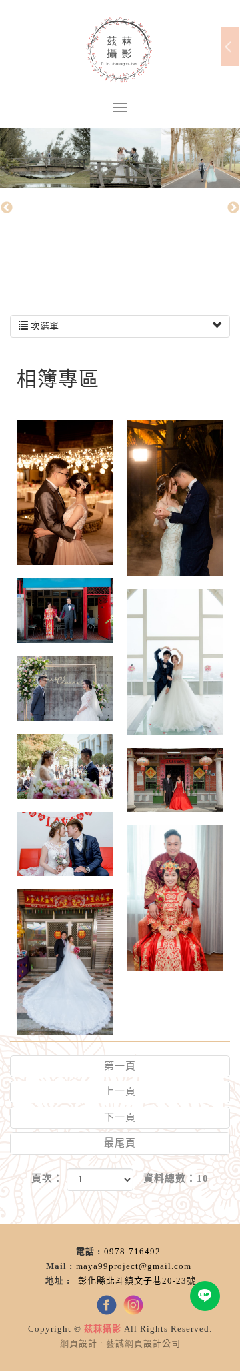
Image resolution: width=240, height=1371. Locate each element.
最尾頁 (120, 1142)
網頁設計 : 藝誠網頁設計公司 (120, 1343)
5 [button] (160, 268)
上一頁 (120, 1091)
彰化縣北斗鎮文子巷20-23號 (137, 1281)
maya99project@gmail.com (133, 1266)
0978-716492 (132, 1251)
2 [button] (100, 268)
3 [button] (120, 268)
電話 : (88, 1251)
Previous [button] (6, 208)
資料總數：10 (176, 1178)
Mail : (59, 1266)
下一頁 (120, 1117)
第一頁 (120, 1066)
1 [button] (80, 268)
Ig (133, 1305)
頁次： (47, 1178)
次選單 (43, 326)
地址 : (60, 1281)
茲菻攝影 (120, 50)
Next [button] (233, 208)
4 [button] (140, 268)
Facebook (107, 1305)
